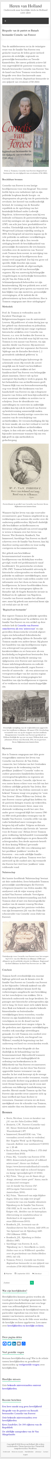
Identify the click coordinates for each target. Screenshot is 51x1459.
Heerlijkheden (29, 1452)
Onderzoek (6, 1452)
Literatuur (38, 1273)
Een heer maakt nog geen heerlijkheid (22, 1406)
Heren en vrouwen (17, 1452)
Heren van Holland (25, 6)
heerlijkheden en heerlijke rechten (25, 1326)
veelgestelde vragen (29, 1364)
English (25, 1455)
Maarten (9, 1273)
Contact (45, 1452)
